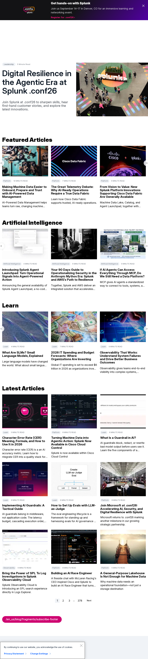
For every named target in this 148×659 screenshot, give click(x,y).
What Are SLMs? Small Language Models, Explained (22, 354)
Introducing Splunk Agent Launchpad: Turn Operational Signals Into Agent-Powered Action (23, 274)
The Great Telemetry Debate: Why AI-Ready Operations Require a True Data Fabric (72, 190)
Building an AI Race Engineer (71, 573)
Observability (9, 568)
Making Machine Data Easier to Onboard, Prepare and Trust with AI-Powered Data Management (24, 192)
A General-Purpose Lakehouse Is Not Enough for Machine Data (123, 574)
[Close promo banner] (143, 5)
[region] (42, 650)
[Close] (81, 645)
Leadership (9, 64)
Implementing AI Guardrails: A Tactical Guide (23, 507)
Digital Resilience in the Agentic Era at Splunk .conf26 (37, 82)
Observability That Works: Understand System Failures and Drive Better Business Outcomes (120, 357)
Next (89, 600)
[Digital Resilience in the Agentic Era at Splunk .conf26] (112, 89)
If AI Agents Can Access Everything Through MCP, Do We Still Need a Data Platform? (122, 273)
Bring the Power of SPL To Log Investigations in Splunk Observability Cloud (24, 576)
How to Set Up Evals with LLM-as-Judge (73, 507)
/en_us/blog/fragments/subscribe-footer (32, 619)
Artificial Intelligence (12, 264)
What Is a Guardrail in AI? (118, 437)
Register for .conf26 (62, 17)
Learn (5, 346)
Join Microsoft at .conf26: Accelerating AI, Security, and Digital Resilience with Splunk (121, 509)
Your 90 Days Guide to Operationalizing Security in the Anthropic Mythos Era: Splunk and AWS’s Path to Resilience (74, 274)
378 (80, 600)
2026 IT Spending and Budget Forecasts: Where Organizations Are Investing (72, 356)
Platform (7, 181)
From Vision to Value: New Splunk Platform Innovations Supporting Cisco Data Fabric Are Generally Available (121, 192)
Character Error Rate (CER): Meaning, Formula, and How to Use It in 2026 (23, 441)
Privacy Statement (14, 653)
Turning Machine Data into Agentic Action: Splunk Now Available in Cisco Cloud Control (71, 442)
